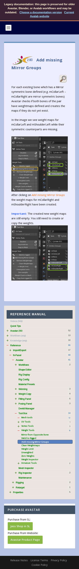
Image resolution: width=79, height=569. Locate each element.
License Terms (39, 560)
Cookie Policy (40, 565)
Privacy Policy (59, 560)
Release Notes (19, 560)
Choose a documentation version (40, 12)
